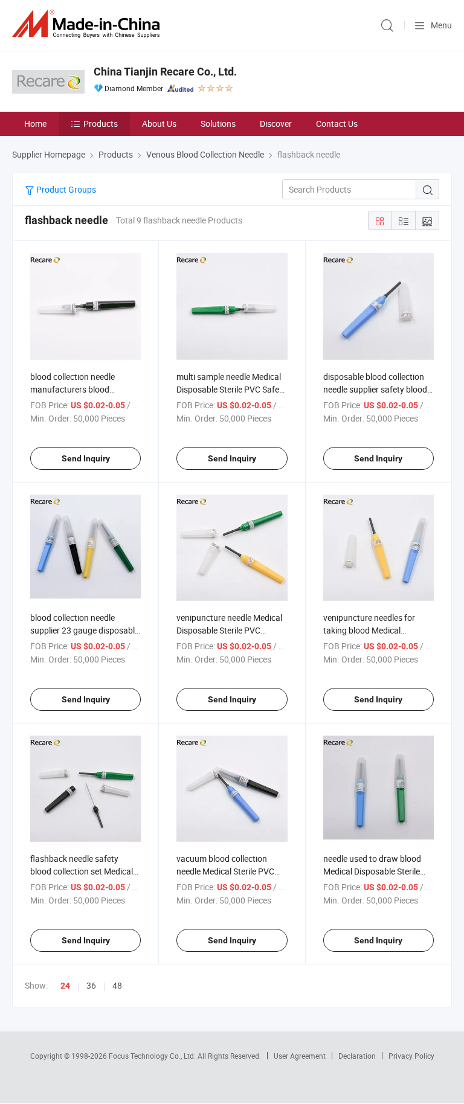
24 (65, 985)
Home (35, 123)
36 (91, 985)
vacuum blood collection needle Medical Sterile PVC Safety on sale (225, 871)
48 (117, 985)
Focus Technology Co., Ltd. (153, 1056)
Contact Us (337, 123)
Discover (276, 123)
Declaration (357, 1056)
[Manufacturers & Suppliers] (88, 24)
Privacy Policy (411, 1056)
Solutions (218, 123)
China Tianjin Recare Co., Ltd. (165, 71)
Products (100, 123)
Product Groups (65, 189)
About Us (159, 123)
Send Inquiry (86, 458)
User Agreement (300, 1056)
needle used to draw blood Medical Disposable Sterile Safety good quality (372, 871)
